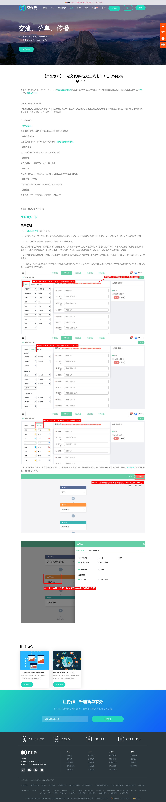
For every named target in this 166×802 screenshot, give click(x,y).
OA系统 (69, 759)
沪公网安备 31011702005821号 (122, 798)
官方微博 (91, 769)
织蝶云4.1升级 (25, 790)
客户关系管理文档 (74, 785)
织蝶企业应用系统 (64, 90)
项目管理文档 (62, 785)
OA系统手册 (91, 793)
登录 (140, 8)
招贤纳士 (91, 766)
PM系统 (69, 755)
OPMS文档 (141, 785)
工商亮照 (137, 798)
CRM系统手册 (102, 793)
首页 (45, 8)
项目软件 (34, 790)
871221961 (112, 766)
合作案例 (91, 762)
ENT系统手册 (124, 793)
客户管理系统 (89, 790)
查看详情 (27, 684)
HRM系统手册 (113, 793)
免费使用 (26, 49)
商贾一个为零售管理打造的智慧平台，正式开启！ (86, 2)
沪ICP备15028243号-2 (102, 798)
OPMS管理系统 (131, 785)
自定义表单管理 (32, 231)
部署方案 (134, 766)
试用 (128, 8)
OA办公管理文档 (87, 785)
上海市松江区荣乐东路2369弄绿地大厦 (42, 780)
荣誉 (79, 8)
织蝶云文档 (52, 785)
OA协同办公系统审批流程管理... (33, 672)
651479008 (112, 755)
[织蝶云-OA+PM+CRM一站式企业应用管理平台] (29, 7)
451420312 (112, 769)
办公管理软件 (143, 790)
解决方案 (62, 8)
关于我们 (91, 755)
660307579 (112, 762)
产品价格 (134, 755)
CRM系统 (70, 762)
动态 (71, 8)
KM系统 (64, 790)
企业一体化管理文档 (118, 785)
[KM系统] (29, 770)
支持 (104, 8)
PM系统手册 (81, 793)
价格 (86, 8)
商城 (94, 8)
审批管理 (130, 467)
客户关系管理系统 (122, 790)
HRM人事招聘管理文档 (102, 785)
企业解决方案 (111, 790)
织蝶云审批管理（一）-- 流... (64, 672)
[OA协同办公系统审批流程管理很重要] (34, 660)
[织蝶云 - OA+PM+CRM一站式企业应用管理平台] (23, 770)
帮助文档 (134, 762)
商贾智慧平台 (35, 785)
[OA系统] (42, 770)
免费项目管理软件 (45, 790)
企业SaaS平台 (100, 790)
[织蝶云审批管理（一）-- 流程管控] (67, 660)
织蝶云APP (63, 793)
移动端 (114, 8)
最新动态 (91, 759)
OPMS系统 (70, 766)
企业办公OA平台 (45, 793)
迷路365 (43, 785)
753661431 (112, 759)
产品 (52, 8)
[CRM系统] (35, 770)
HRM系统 (56, 790)
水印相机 (70, 769)
